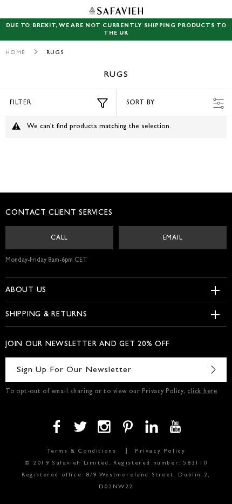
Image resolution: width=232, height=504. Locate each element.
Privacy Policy (160, 451)
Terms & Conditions (82, 451)
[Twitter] (80, 427)
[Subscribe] (213, 369)
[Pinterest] (128, 427)
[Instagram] (104, 427)
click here (202, 392)
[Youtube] (175, 427)
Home (15, 53)
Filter (21, 103)
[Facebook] (56, 427)
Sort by (140, 103)
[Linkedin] (151, 427)
